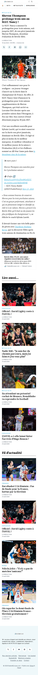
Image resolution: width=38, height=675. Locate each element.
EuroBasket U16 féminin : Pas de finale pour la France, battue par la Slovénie (18, 489)
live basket (32, 656)
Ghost (32, 666)
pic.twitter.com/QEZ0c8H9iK (15, 183)
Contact (26, 660)
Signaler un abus (16, 660)
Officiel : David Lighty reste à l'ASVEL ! (18, 313)
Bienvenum (22, 656)
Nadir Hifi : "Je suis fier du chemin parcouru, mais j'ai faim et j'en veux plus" (16, 354)
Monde (4, 565)
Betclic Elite (18, 5)
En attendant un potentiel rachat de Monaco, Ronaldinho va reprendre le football (19, 396)
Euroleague (30, 5)
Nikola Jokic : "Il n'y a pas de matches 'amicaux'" (17, 570)
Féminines (5, 483)
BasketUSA (13, 658)
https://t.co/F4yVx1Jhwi (13, 179)
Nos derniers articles (9, 656)
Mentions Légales (24, 658)
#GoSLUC (27, 179)
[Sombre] (29, 2)
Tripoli (19, 668)
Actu (8, 5)
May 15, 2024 (28, 189)
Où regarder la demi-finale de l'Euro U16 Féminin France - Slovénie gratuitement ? (18, 611)
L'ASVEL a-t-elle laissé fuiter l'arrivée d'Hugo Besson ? (17, 437)
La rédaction (7, 40)
